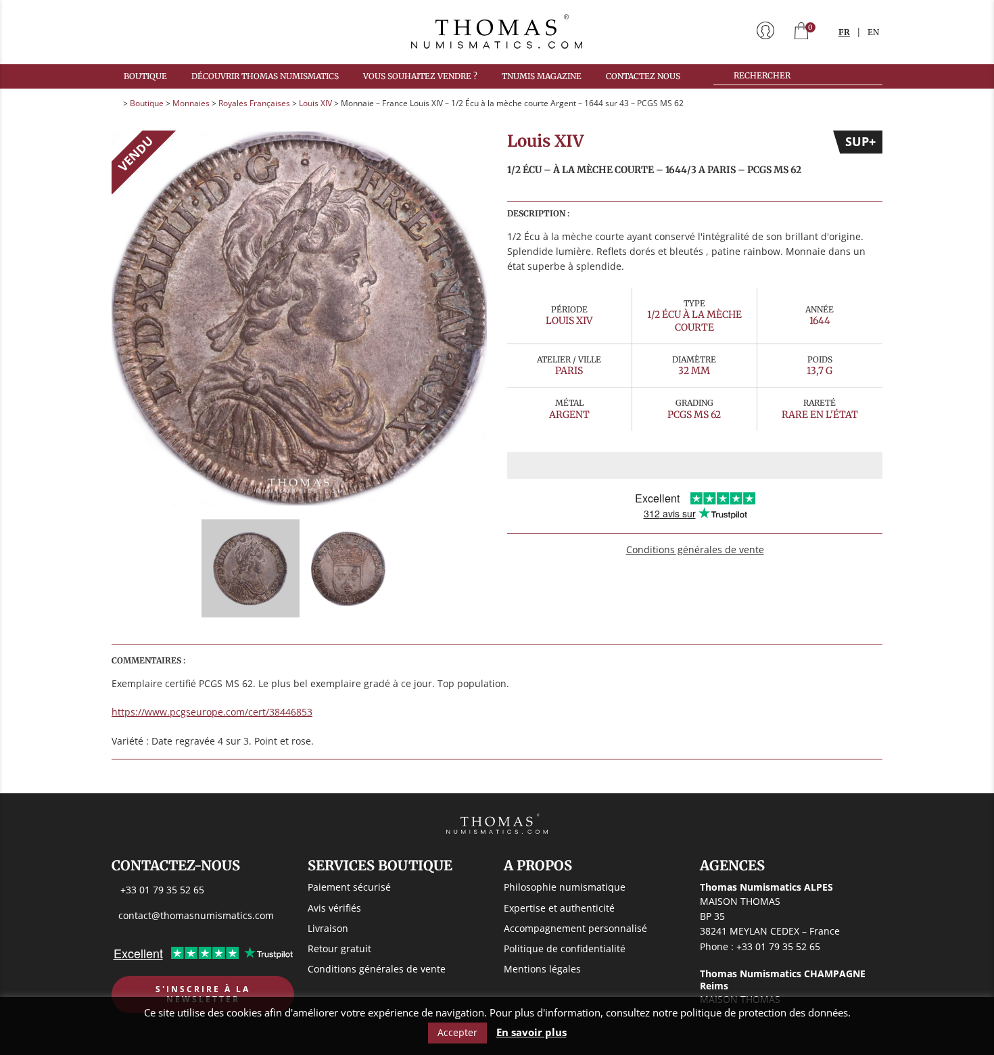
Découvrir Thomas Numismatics (265, 76)
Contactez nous (643, 76)
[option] (299, 318)
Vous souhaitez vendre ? (420, 76)
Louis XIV (315, 103)
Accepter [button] (457, 1032)
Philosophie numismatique (564, 887)
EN (873, 32)
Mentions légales (542, 968)
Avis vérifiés (334, 907)
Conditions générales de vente (695, 549)
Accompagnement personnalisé (575, 928)
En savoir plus (531, 1032)
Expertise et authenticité (559, 907)
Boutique (145, 76)
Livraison (328, 928)
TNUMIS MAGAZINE (542, 76)
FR (844, 32)
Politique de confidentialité (564, 948)
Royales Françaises (254, 103)
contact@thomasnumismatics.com (196, 915)
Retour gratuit (339, 948)
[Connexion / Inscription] (765, 32)
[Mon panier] (801, 32)
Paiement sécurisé (349, 887)
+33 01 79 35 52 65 (162, 889)
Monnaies (191, 103)
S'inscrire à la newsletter (203, 994)
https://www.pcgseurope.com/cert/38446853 (212, 711)
